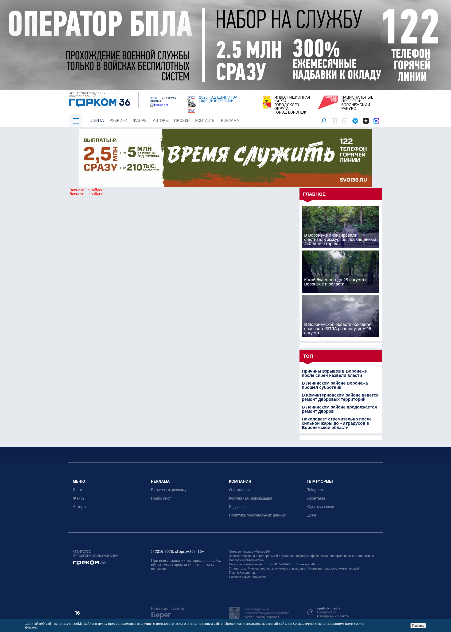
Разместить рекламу (169, 490)
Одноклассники (320, 507)
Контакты (205, 121)
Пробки (182, 121)
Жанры (140, 121)
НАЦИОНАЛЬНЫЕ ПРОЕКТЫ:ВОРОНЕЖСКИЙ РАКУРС (357, 103)
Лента (97, 121)
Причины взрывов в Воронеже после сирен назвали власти (334, 373)
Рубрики (118, 121)
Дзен (311, 515)
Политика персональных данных (257, 515)
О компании (239, 490)
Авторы (161, 121)
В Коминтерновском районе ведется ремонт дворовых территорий (340, 397)
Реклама (230, 121)
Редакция (237, 507)
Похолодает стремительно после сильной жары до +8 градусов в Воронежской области (337, 423)
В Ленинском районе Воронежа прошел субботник (335, 385)
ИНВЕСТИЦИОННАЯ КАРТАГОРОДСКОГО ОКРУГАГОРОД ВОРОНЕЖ (292, 105)
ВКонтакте (316, 498)
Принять (418, 625)
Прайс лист (161, 498)
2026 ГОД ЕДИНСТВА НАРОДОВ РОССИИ (218, 99)
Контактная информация (250, 498)
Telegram (315, 490)
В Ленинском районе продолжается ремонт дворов (339, 409)
